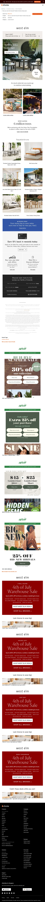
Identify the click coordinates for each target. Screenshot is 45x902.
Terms (8, 897)
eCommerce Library (10, 8)
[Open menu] (43, 5)
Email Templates (19, 8)
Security (12, 897)
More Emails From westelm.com (9, 571)
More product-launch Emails (8, 341)
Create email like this (37, 13)
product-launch (5, 339)
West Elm (10, 13)
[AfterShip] (5, 5)
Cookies (17, 897)
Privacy (3, 897)
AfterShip (3, 8)
